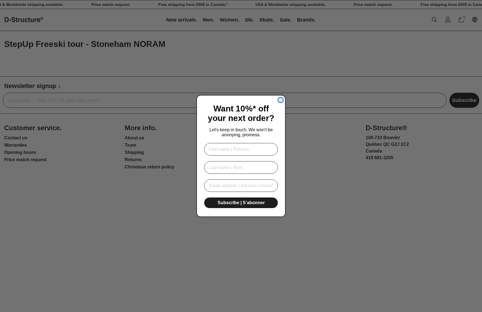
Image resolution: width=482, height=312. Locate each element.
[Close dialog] (280, 100)
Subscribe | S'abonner (241, 202)
